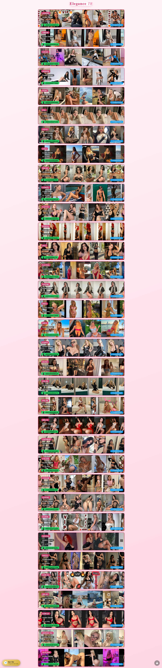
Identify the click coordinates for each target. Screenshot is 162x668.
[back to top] (157, 663)
